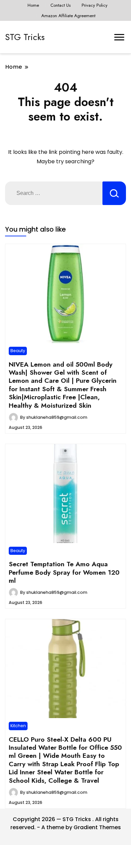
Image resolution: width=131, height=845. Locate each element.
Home (33, 5)
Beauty (17, 350)
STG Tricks (25, 37)
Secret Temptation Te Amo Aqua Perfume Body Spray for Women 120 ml (64, 572)
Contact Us (60, 5)
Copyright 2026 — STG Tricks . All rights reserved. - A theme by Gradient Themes (65, 823)
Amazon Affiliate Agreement (68, 15)
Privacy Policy (94, 5)
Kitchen (18, 726)
